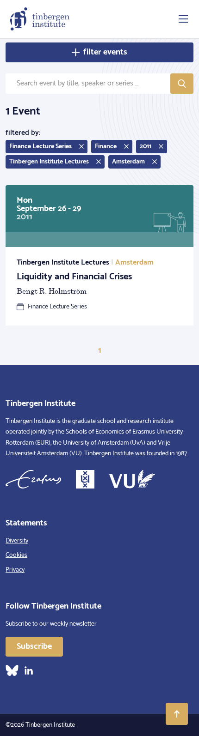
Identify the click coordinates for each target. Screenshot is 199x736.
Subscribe (34, 646)
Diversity (17, 541)
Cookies (16, 555)
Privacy (15, 570)
